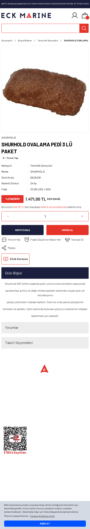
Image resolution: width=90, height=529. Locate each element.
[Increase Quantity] (82, 216)
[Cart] (85, 16)
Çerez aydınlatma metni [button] (42, 516)
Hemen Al (67, 230)
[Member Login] (74, 15)
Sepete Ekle (22, 230)
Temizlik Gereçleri (41, 165)
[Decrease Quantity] (8, 216)
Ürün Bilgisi (13, 273)
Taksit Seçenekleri (19, 343)
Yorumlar (11, 327)
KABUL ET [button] (45, 523)
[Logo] (26, 15)
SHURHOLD (37, 171)
